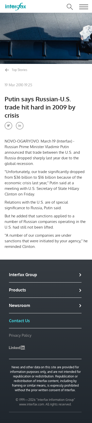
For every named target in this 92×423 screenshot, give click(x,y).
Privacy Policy (20, 335)
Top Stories (19, 70)
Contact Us (19, 320)
